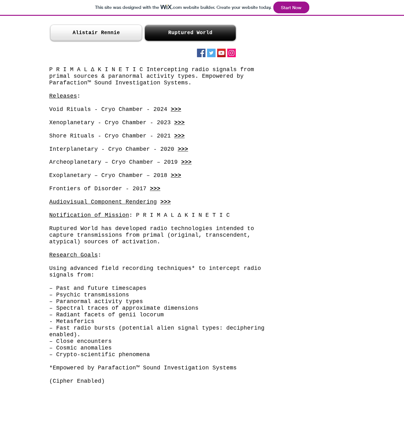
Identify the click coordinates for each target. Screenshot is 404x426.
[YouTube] (221, 53)
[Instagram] (231, 53)
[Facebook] (201, 53)
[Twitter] (211, 53)
